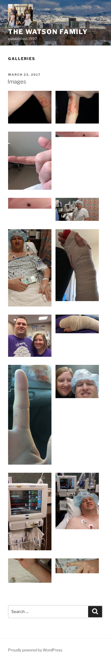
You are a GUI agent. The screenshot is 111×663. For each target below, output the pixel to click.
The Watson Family (48, 32)
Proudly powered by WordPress (35, 650)
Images (17, 81)
